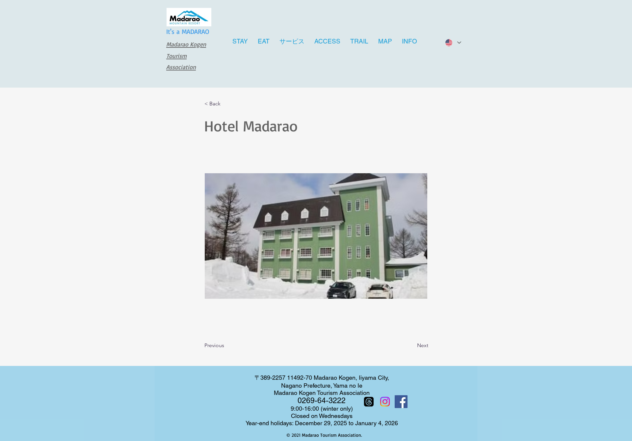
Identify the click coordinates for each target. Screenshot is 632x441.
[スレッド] (368, 401)
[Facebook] (401, 401)
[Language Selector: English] (452, 43)
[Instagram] (385, 401)
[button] (226, 104)
